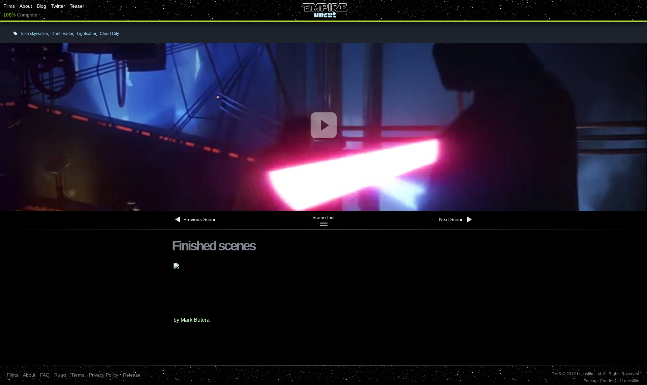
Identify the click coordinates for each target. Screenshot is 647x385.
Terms (77, 375)
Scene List (323, 217)
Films (9, 6)
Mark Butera (195, 320)
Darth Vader (62, 33)
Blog (41, 6)
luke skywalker (34, 33)
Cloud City (109, 33)
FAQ (45, 375)
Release (132, 375)
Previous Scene (199, 219)
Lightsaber (86, 33)
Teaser (77, 6)
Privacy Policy (103, 375)
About (26, 6)
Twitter (58, 6)
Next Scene (452, 219)
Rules (60, 375)
